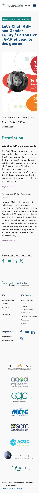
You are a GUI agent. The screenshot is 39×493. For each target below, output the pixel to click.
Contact (4, 304)
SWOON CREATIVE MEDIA (12, 489)
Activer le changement (10, 340)
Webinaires (25, 320)
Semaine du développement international (26, 310)
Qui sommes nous (8, 300)
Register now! (8, 186)
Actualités (5, 307)
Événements (6, 311)
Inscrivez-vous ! (9, 240)
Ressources (6, 314)
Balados (24, 323)
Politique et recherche (29, 316)
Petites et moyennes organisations (16, 19)
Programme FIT (8, 336)
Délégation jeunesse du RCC (28, 301)
